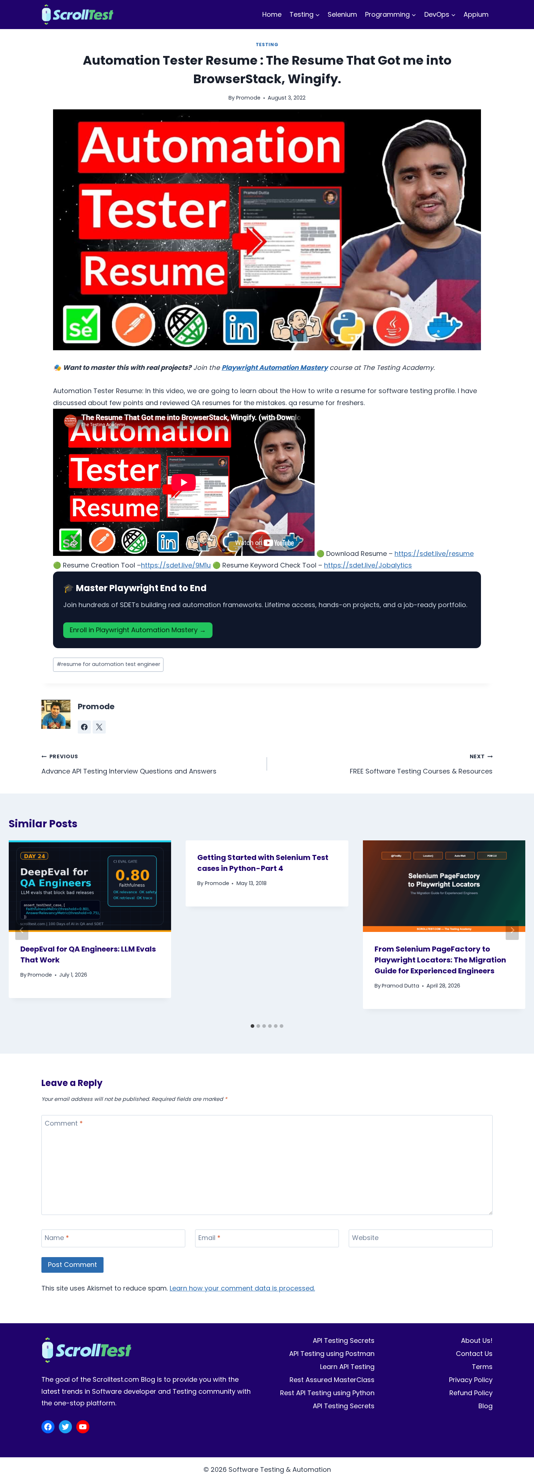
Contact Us (474, 1353)
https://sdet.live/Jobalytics (368, 565)
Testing (267, 44)
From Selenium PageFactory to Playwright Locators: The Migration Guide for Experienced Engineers (440, 960)
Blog (485, 1405)
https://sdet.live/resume (434, 553)
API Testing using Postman (332, 1353)
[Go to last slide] (21, 930)
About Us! (477, 1340)
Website (365, 1237)
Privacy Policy (471, 1379)
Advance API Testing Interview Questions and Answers (129, 764)
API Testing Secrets (344, 1340)
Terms (482, 1366)
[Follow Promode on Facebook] (84, 727)
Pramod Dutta (400, 985)
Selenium (342, 14)
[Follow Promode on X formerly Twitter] (99, 727)
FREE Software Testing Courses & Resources (421, 764)
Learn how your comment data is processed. (242, 1288)
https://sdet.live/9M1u (176, 565)
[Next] (512, 930)
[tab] (252, 1026)
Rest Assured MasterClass (332, 1379)
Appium (476, 14)
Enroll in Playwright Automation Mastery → (138, 629)
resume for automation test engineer (108, 664)
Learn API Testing (347, 1366)
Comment (64, 1123)
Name (57, 1237)
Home (272, 14)
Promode (248, 97)
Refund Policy (471, 1392)
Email (209, 1237)
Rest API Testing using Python (327, 1392)
